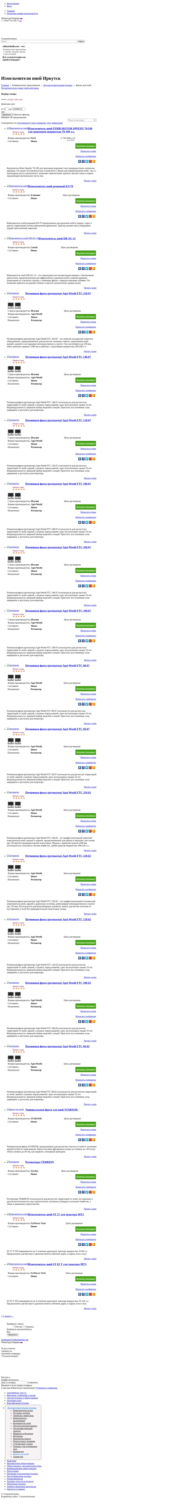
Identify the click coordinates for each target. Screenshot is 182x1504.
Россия (18, 1327)
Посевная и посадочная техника (22, 1473)
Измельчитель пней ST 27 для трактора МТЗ (56, 1214)
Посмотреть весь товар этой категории (20, 88)
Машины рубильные (23, 1433)
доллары (10, 99)
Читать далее (90, 180)
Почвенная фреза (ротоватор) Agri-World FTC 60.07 (57, 729)
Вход (9, 6)
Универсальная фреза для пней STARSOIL (51, 1109)
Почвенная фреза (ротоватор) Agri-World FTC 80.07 (57, 665)
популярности (24, 123)
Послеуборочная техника (19, 1476)
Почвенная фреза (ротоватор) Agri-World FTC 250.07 (58, 293)
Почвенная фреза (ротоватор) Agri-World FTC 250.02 (58, 792)
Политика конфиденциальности (22, 13)
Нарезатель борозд (22, 1439)
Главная (11, 11)
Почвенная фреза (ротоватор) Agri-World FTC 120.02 (58, 919)
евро (21, 99)
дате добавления (55, 123)
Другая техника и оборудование (22, 1398)
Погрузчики (13, 1471)
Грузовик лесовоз (21, 1413)
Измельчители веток (23, 1410)
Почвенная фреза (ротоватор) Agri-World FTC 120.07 (58, 420)
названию (41, 123)
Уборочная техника (16, 1484)
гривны (3, 99)
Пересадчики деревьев (24, 1441)
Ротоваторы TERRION (39, 1162)
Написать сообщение (86, 156)
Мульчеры (18, 1436)
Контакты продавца (86, 146)
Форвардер (18, 1451)
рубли (16, 99)
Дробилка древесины (23, 1415)
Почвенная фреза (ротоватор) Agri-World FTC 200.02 (58, 982)
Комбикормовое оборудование (21, 1468)
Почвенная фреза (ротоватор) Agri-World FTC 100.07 (58, 610)
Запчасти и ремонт (16, 1489)
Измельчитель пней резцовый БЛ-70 (50, 186)
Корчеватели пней (22, 1423)
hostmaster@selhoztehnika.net (11, 23)
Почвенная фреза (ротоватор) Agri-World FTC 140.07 (58, 356)
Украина (29, 1327)
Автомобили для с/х (16, 1393)
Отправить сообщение (46, 1388)
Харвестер (18, 1456)
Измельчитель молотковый (20, 1419)
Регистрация (13, 3)
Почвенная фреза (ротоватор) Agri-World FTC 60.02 (57, 1046)
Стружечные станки (23, 1444)
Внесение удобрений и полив (21, 1395)
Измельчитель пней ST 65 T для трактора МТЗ (57, 1264)
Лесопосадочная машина (25, 1426)
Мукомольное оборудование (20, 1463)
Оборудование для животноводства (24, 1466)
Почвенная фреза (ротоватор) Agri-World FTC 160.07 (58, 547)
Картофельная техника (18, 1403)
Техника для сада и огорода (20, 1481)
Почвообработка (15, 1479)
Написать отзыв (88, 151)
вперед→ (9, 1316)
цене (33, 123)
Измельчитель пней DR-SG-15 (57, 238)
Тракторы (11, 1461)
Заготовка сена (14, 1400)
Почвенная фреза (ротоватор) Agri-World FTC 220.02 (58, 855)
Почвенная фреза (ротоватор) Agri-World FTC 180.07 (58, 483)
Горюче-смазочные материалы (21, 1486)
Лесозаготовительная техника (57, 85)
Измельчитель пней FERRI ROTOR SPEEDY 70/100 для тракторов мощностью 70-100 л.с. (60, 130)
